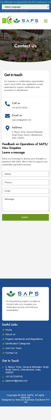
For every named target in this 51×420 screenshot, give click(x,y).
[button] (46, 21)
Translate (23, 11)
